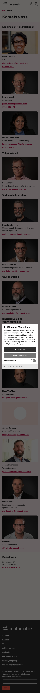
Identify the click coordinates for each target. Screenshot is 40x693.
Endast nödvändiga (20, 355)
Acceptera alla (20, 349)
